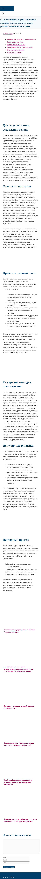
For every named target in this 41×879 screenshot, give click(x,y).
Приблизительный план (16, 45)
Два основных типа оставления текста (21, 39)
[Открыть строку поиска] (2, 14)
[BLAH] (17, 4)
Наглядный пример (14, 52)
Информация (7, 34)
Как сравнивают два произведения (20, 47)
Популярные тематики (15, 50)
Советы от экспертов (15, 42)
